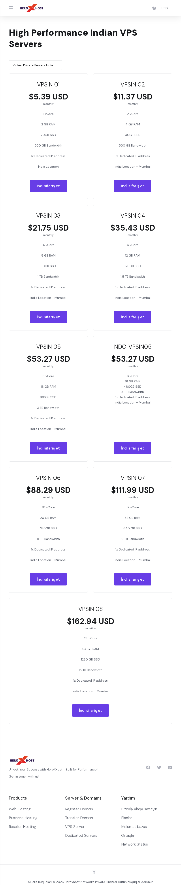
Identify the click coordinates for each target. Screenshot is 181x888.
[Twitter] (159, 767)
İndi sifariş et (48, 185)
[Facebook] (148, 767)
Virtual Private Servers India (33, 65)
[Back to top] (94, 872)
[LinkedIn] (170, 767)
